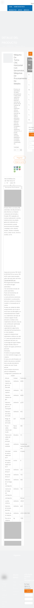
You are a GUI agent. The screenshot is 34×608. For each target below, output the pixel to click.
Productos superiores (30, 74)
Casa (14, 581)
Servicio (22, 581)
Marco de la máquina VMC (30, 120)
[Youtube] (24, 566)
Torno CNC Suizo (30, 100)
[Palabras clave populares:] (31, 3)
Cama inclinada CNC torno (30, 85)
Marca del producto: (11, 182)
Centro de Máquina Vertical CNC (30, 105)
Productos (16, 591)
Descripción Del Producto (12, 187)
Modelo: (5, 181)
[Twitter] (10, 566)
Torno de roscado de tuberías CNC (30, 95)
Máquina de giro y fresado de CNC (30, 90)
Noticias (22, 585)
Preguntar (20, 158)
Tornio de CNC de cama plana (30, 80)
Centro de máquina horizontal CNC (30, 115)
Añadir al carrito (19, 162)
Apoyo (15, 594)
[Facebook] (15, 566)
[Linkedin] (20, 566)
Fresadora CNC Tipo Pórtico (30, 110)
